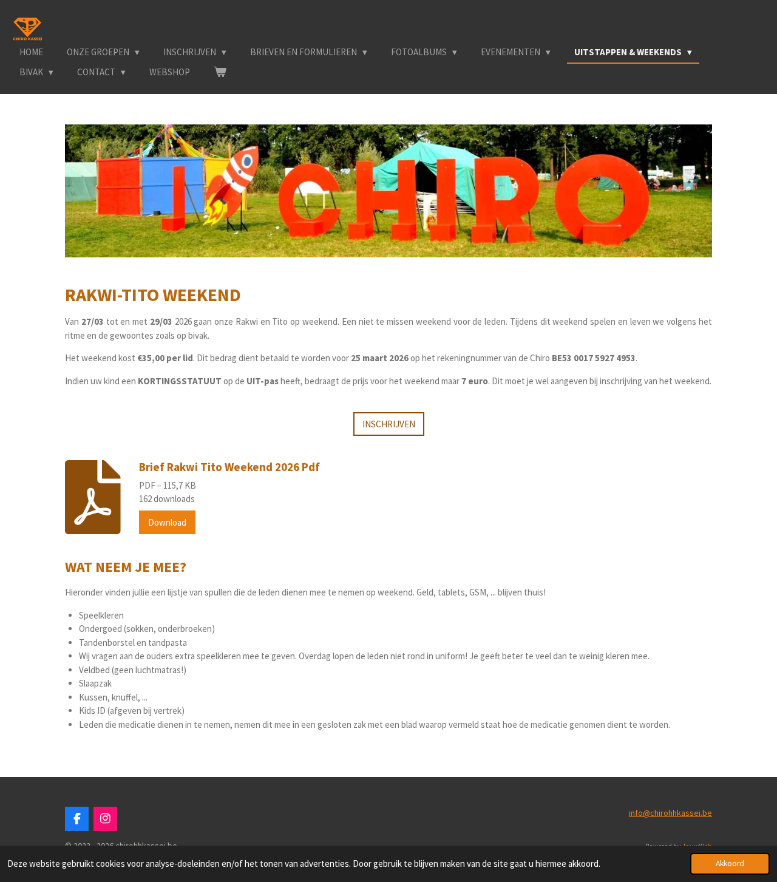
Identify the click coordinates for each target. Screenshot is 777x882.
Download (167, 522)
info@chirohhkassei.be (670, 812)
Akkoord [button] (730, 863)
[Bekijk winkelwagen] (220, 73)
